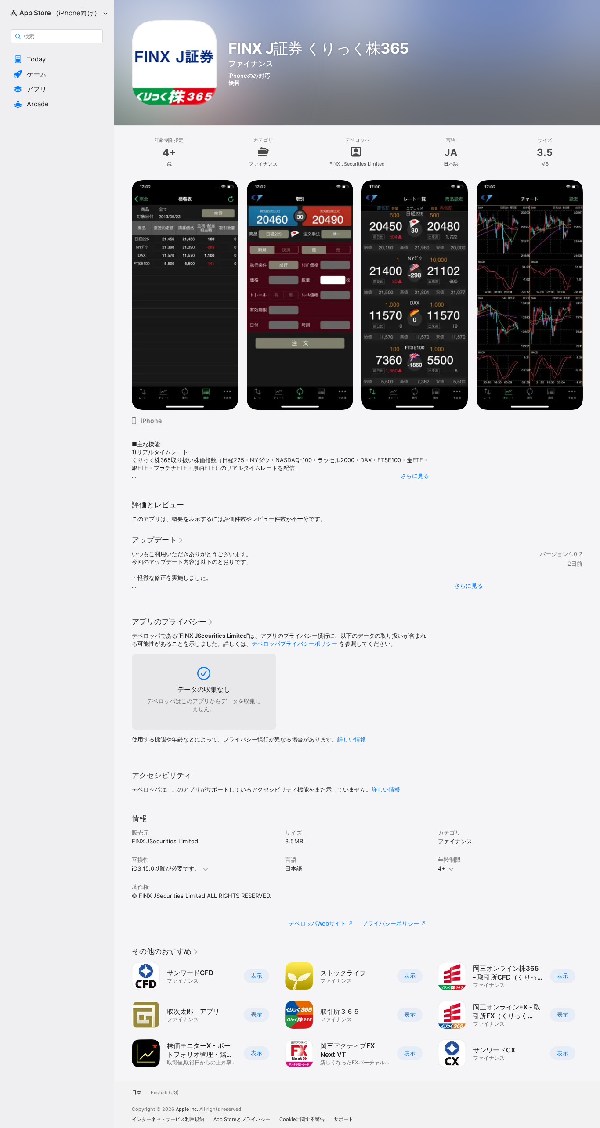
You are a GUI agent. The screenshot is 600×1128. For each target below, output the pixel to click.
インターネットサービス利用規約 (168, 1119)
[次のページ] (591, 295)
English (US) (165, 1092)
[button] (56, 59)
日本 (136, 1092)
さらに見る (415, 475)
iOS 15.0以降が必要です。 (166, 868)
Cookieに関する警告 (302, 1119)
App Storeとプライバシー (241, 1119)
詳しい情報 (351, 739)
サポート (343, 1119)
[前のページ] (123, 295)
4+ (441, 868)
